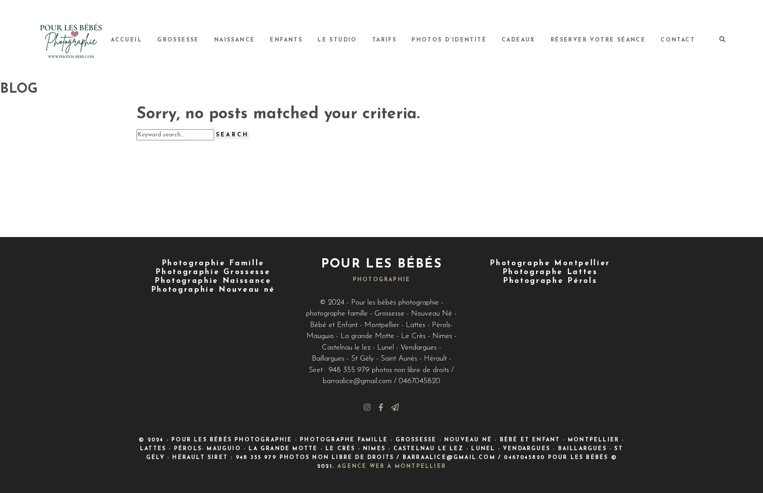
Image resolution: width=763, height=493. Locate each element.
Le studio (337, 40)
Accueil (126, 40)
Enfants (286, 40)
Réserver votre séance (598, 40)
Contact (678, 40)
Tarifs (384, 40)
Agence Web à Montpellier (391, 466)
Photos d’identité (449, 40)
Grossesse (178, 40)
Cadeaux (519, 40)
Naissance (234, 40)
